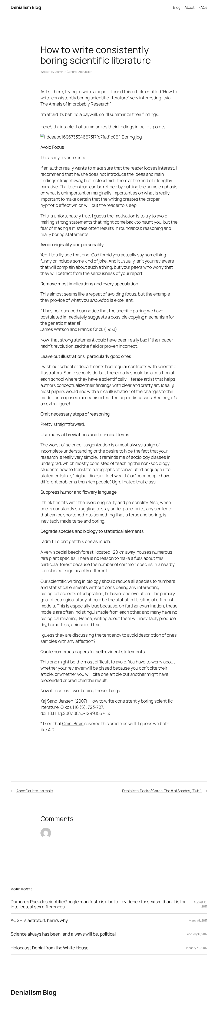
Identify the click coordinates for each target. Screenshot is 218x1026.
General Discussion (79, 72)
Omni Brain (72, 723)
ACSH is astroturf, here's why (39, 920)
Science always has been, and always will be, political (63, 934)
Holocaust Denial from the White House (50, 947)
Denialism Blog (26, 7)
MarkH (58, 72)
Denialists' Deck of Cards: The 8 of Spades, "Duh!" (162, 790)
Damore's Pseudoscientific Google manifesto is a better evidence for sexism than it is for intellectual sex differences (98, 904)
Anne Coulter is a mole (34, 790)
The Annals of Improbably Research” (75, 104)
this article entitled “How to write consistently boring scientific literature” (108, 95)
